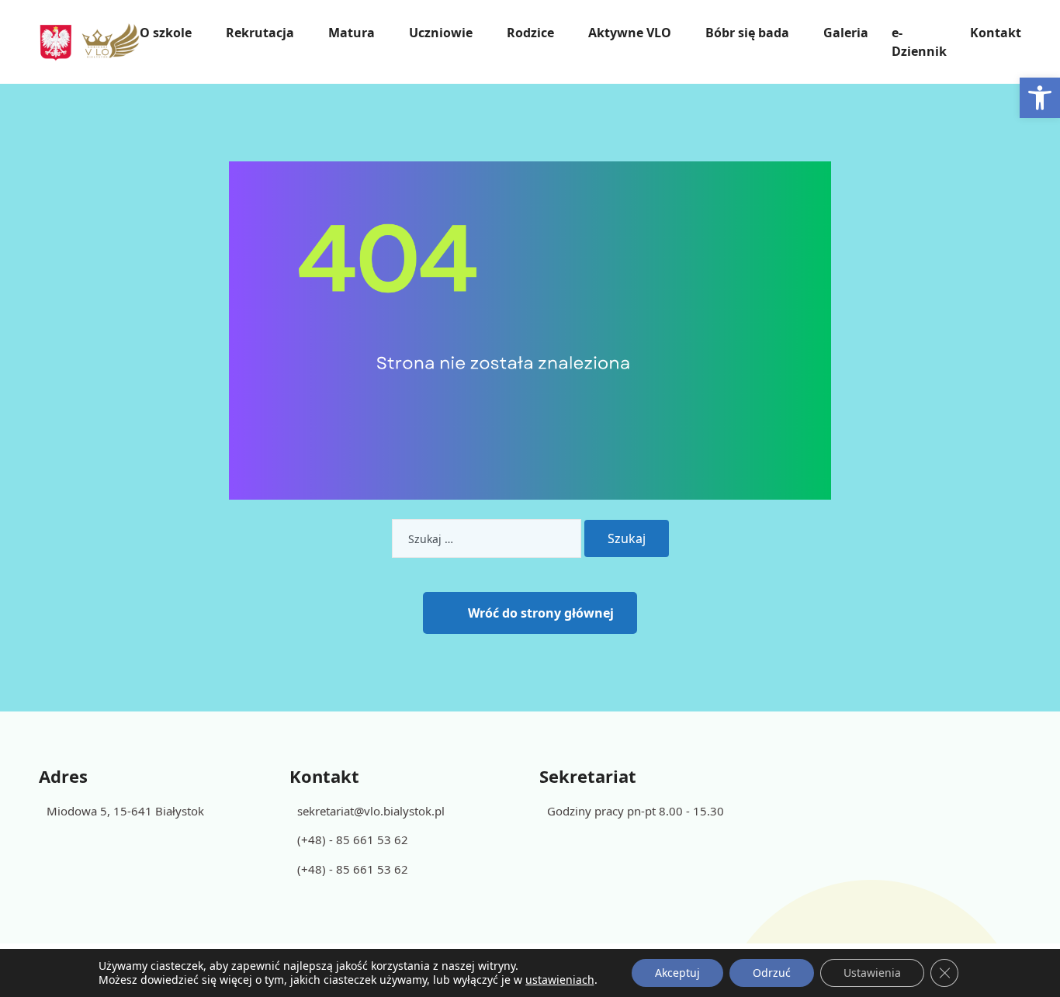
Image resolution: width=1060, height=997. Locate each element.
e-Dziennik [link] (919, 42)
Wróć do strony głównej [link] (541, 612)
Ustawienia (872, 972)
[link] (1040, 98)
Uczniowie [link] (441, 32)
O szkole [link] (166, 32)
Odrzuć (772, 972)
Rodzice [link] (530, 32)
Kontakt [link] (995, 32)
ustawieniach (559, 980)
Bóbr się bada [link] (747, 32)
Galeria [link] (845, 32)
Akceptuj (677, 972)
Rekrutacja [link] (260, 32)
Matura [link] (351, 32)
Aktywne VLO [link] (629, 32)
